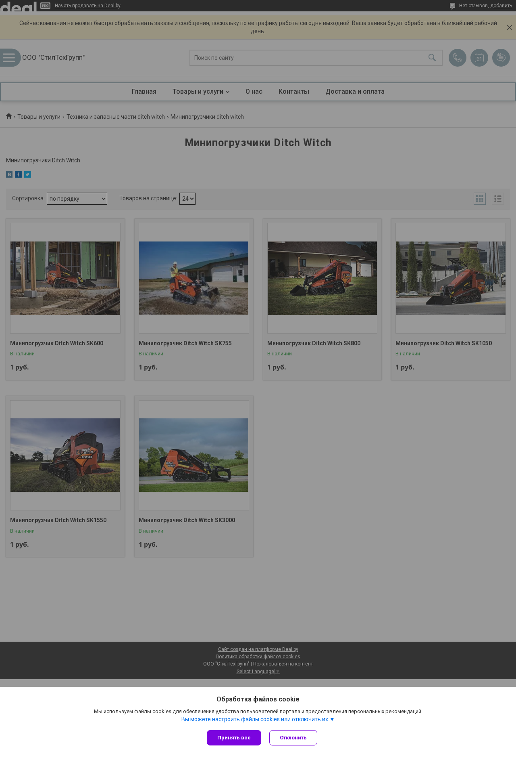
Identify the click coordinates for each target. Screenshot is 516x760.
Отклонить (293, 738)
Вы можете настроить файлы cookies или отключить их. (255, 719)
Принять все (234, 738)
